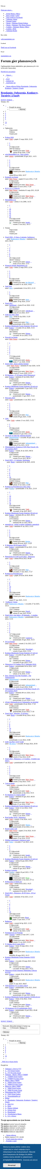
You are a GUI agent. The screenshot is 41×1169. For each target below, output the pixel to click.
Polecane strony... (7, 10)
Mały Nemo (13, 179)
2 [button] (5, 113)
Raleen (11, 328)
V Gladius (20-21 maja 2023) (15, 944)
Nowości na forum (11, 337)
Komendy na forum (11, 177)
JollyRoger (13, 305)
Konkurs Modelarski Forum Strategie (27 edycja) (21, 653)
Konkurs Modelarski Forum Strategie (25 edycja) (21, 859)
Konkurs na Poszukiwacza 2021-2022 (17, 487)
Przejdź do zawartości (8, 72)
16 (10, 500)
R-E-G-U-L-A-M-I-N (12, 188)
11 (10, 589)
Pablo (11, 842)
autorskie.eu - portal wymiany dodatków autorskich (22, 524)
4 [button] (5, 117)
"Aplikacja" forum (11, 602)
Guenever (29, 638)
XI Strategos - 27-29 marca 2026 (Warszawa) (20, 375)
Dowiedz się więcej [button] (30, 1160)
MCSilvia (12, 744)
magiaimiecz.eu (6, 56)
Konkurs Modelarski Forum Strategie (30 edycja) (21, 326)
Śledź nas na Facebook (8, 47)
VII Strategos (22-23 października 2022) (18, 1008)
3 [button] (5, 115)
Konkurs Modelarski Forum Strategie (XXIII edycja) (22, 997)
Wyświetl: (6, 1026)
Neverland (29, 649)
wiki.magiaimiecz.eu (8, 39)
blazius (27, 541)
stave (11, 288)
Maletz (28, 825)
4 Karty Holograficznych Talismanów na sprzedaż (21, 702)
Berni (13, 462)
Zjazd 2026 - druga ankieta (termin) (17, 364)
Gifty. (7, 418)
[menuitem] (7, 79)
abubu (11, 156)
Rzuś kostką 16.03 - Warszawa (15, 817)
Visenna (12, 934)
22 (10, 213)
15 (10, 498)
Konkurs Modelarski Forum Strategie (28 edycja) (21, 513)
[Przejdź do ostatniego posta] (30, 151)
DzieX (28, 611)
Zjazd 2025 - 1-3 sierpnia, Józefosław (17, 460)
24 (10, 217)
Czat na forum (10, 783)
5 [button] (5, 119)
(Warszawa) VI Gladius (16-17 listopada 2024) (20, 664)
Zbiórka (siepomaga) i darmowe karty (17, 840)
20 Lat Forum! (10, 642)
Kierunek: (15, 1028)
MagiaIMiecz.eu (10, 200)
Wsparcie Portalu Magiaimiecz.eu (16, 265)
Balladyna (8, 921)
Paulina (11, 488)
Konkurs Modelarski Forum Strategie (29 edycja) (21, 386)
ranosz (28, 262)
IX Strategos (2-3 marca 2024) (15, 795)
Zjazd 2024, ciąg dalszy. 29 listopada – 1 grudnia (21, 615)
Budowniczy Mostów (33, 171)
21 (10, 211)
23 (10, 215)
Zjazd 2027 (9, 303)
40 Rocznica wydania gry (13, 882)
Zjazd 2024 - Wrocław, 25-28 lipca (16, 713)
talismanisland (14, 437)
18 (10, 504)
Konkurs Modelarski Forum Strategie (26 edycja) (21, 806)
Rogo (27, 878)
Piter (10, 316)
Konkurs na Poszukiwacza (14, 573)
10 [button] (6, 123)
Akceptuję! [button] (12, 1165)
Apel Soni (8, 286)
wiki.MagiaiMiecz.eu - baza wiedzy (17, 154)
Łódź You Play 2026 (12, 315)
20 (10, 209)
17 (10, 502)
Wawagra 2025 (10, 398)
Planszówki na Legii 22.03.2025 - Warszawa (20, 556)
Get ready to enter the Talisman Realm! (18, 435)
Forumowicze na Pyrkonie (14, 933)
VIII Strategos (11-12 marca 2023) (16, 986)
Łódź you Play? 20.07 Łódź (14, 742)
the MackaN (30, 282)
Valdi (11, 139)
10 (10, 477)
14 (10, 496)
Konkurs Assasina (11, 870)
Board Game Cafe (11, 829)
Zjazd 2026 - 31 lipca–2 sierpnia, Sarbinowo (20, 237)
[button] (5, 105)
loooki (28, 222)
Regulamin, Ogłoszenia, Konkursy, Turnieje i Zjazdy (19, 94)
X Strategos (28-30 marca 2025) (15, 545)
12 (10, 590)
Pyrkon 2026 (9, 137)
